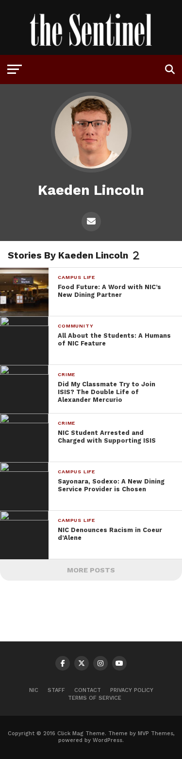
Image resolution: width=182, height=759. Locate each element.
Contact (87, 690)
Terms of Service (94, 698)
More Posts (91, 570)
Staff (56, 690)
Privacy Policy (131, 690)
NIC (33, 690)
